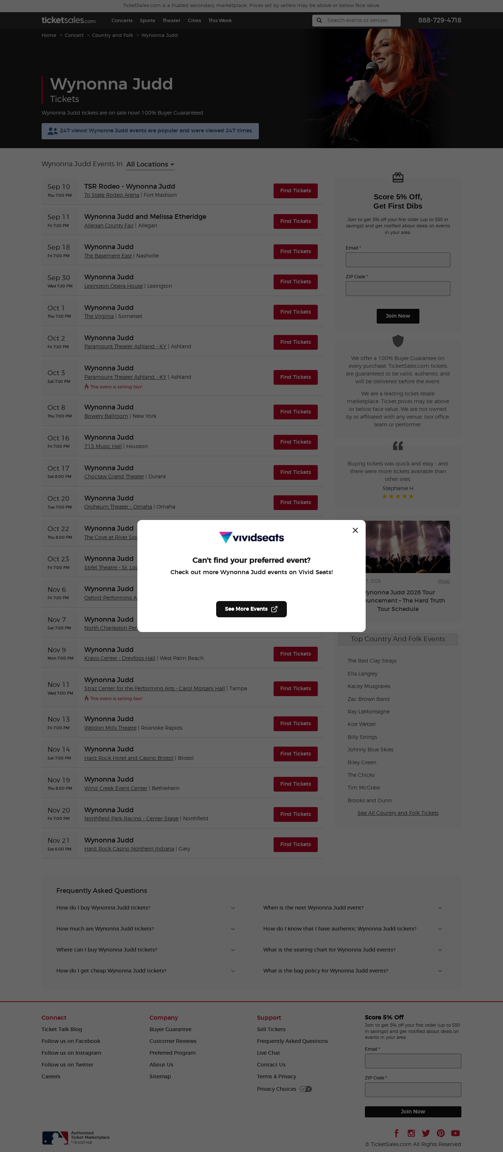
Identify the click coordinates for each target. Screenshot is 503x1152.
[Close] (355, 530)
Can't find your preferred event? (251, 560)
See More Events (246, 609)
